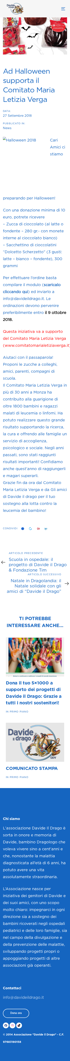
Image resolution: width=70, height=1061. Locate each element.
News (7, 128)
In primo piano (17, 712)
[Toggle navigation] (55, 8)
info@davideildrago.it (23, 997)
